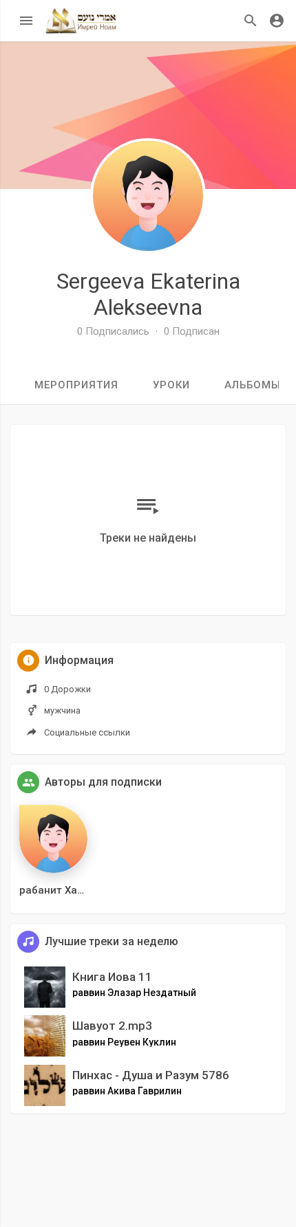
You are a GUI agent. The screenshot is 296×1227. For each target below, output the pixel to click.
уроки (171, 385)
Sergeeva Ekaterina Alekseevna (148, 294)
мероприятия (76, 385)
